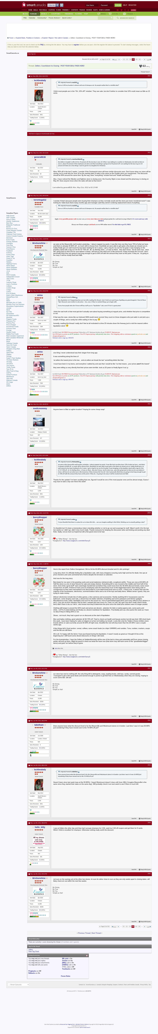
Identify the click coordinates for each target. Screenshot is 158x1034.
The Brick (9, 363)
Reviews (89, 10)
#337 (149, 404)
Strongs (9, 356)
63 (146, 66)
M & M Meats (10, 293)
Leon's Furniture (11, 284)
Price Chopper (11, 325)
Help (125, 5)
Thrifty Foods (10, 367)
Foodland (9, 251)
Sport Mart (9, 352)
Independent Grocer (13, 277)
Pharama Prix (10, 321)
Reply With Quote (146, 129)
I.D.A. (8, 271)
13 (124, 59)
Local (116, 14)
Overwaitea (10, 314)
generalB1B (40, 157)
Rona (8, 341)
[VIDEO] (65, 965)
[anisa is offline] (38, 309)
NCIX (8, 310)
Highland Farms (11, 264)
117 (40, 548)
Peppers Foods (11, 319)
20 (40, 329)
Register (132, 5)
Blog (25, 14)
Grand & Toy (10, 258)
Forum (34, 14)
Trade (131, 14)
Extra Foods (10, 240)
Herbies (8, 262)
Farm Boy (9, 245)
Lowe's (8, 291)
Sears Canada (11, 347)
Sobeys (8, 351)
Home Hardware (11, 267)
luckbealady (40, 80)
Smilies (65, 960)
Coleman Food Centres (14, 234)
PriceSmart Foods (12, 326)
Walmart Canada (11, 380)
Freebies (66, 10)
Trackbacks (66, 969)
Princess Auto (11, 328)
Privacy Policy (144, 984)
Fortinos (9, 253)
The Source (10, 365)
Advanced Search (127, 18)
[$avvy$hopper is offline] (38, 531)
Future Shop (10, 254)
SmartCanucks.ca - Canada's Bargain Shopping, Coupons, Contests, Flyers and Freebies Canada (112, 984)
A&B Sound (10, 216)
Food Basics (10, 249)
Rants (95, 10)
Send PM (134, 129)
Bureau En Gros (11, 228)
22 (130, 59)
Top (86, 14)
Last (148, 60)
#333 (149, 195)
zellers (30, 949)
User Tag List (32, 54)
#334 (149, 238)
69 (40, 748)
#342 (149, 720)
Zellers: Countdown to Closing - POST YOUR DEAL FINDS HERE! (60, 66)
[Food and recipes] (125, 10)
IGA (7, 273)
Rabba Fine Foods (12, 334)
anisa (40, 295)
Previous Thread (84, 933)
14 (40, 441)
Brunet (8, 227)
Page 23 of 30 (106, 59)
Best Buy (9, 223)
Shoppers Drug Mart (13, 349)
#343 (149, 765)
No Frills (9, 312)
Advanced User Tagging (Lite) (67, 1024)
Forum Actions (54, 18)
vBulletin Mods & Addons (81, 1024)
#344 (149, 822)
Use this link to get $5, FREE (121, 224)
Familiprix (9, 243)
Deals (35, 10)
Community (41, 18)
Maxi (8, 299)
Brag (103, 14)
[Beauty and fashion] (121, 10)
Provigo (8, 330)
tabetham (39, 725)
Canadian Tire (11, 232)
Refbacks (31, 973)
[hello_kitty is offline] (38, 841)
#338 (149, 455)
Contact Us (82, 984)
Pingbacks (32, 971)
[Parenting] (128, 10)
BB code (65, 958)
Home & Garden (104, 10)
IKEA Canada (10, 275)
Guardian (9, 260)
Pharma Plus (10, 323)
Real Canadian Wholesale (14, 338)
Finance (82, 10)
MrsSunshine (38, 243)
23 (133, 59)
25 (140, 59)
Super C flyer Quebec (13, 358)
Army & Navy (10, 219)
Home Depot (10, 266)
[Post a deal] (133, 10)
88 (40, 275)
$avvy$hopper (40, 517)
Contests (74, 10)
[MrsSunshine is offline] (38, 256)
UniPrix (8, 373)
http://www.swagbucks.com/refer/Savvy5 (76, 541)
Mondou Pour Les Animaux (15, 304)
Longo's (8, 290)
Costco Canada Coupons (14, 236)
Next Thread (96, 933)
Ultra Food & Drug (12, 371)
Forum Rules (65, 976)
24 (136, 59)
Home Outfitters (11, 269)
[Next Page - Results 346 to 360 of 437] (144, 59)
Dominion (9, 238)
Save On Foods (11, 345)
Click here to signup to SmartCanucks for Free (41, 134)
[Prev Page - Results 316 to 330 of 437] (119, 59)
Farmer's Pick (11, 247)
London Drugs (11, 288)
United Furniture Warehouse (11, 375)
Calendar (32, 18)
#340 (149, 563)
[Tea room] (118, 10)
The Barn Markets (12, 360)
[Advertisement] (71, 143)
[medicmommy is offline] (38, 422)
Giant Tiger (10, 256)
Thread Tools (145, 72)
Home (30, 10)
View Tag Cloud (33, 951)
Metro (8, 301)
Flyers (58, 10)
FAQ (24, 18)
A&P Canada (10, 217)
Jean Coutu (10, 278)
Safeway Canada (12, 343)
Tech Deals (43, 10)
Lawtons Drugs (11, 282)
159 (40, 223)
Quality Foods (11, 332)
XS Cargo (9, 382)
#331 (149, 76)
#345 (149, 873)
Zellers (8, 386)
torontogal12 (40, 200)
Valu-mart (9, 378)
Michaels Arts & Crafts (14, 302)
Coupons (51, 10)
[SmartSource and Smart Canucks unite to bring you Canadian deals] (15, 203)
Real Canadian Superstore (15, 336)
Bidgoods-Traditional (13, 225)
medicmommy (40, 408)
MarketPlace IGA (12, 297)
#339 (149, 512)
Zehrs (8, 384)
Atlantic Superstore (12, 221)
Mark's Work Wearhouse (14, 295)
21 (127, 59)
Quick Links (66, 18)
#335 (149, 290)
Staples (8, 354)
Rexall (8, 339)
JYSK (8, 280)
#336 (149, 347)
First (115, 60)
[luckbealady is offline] (38, 95)
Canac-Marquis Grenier (14, 230)
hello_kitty (40, 827)
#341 (149, 668)
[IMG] (64, 963)
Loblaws (9, 286)
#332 (149, 152)
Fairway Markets (11, 241)
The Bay (9, 362)
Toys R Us (9, 369)
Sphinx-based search (85, 1027)
